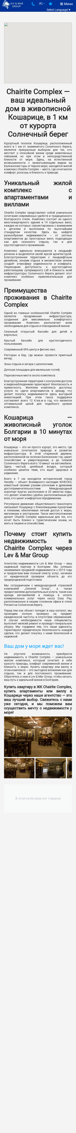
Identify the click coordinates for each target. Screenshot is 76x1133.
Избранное (50, 5)
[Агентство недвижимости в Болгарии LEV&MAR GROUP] (13, 4)
